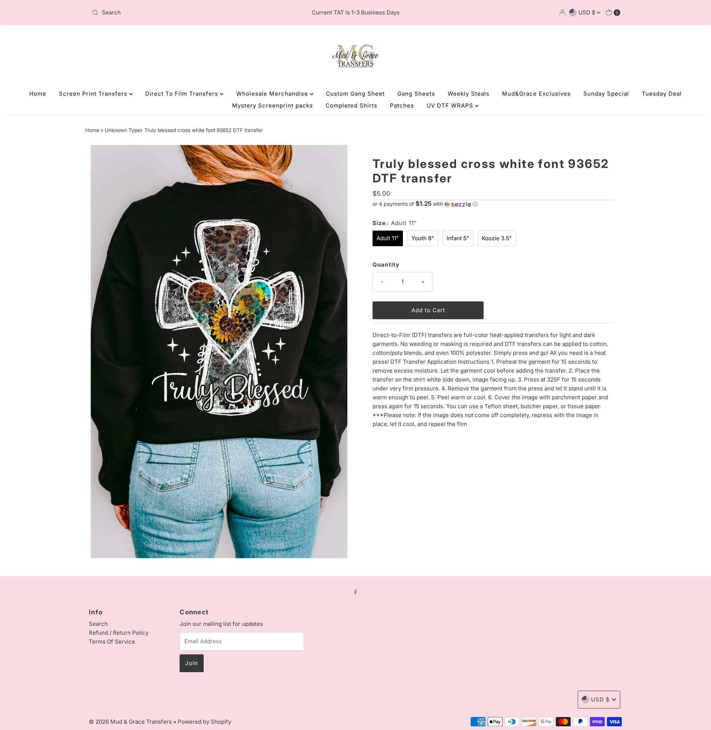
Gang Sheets (416, 93)
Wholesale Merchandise (273, 93)
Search (98, 623)
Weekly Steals (469, 93)
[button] (492, 204)
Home (37, 93)
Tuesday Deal (662, 93)
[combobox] (176, 12)
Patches (402, 105)
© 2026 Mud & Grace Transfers (131, 721)
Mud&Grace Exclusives (536, 93)
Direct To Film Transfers (182, 93)
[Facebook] (355, 591)
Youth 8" (422, 238)
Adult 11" (388, 238)
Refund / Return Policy (118, 632)
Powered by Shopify (204, 721)
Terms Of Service (112, 641)
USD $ (587, 12)
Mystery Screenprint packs (272, 105)
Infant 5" (458, 238)
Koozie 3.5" (497, 238)
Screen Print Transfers (94, 93)
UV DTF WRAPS (451, 105)
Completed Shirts (351, 105)
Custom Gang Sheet (355, 93)
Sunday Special (606, 93)
